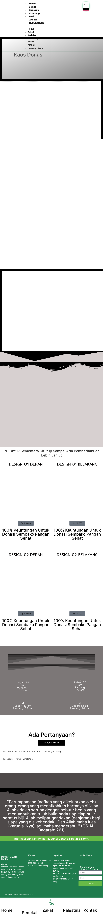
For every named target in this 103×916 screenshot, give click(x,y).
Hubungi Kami (37, 22)
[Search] (86, 9)
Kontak (90, 910)
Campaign (35, 13)
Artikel (33, 19)
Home (32, 3)
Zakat (32, 6)
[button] (51, 26)
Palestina (72, 910)
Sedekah (34, 10)
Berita (32, 16)
